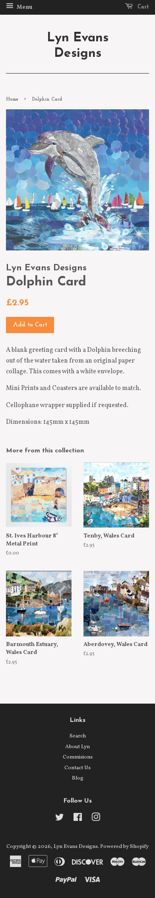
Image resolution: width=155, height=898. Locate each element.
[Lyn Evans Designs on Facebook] (77, 819)
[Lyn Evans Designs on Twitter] (59, 819)
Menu (23, 7)
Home (12, 99)
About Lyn (77, 747)
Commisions (78, 757)
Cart (142, 7)
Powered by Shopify (124, 846)
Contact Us (77, 768)
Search (78, 736)
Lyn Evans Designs (77, 46)
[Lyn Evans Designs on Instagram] (95, 819)
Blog (77, 778)
